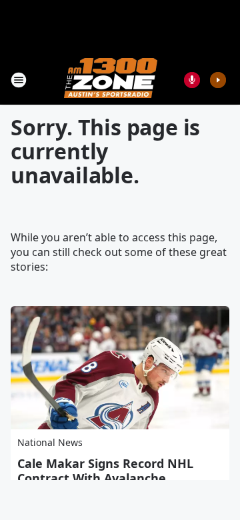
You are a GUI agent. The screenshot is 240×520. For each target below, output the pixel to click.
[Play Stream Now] (218, 80)
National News (50, 442)
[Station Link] (110, 79)
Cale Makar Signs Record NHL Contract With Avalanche (105, 470)
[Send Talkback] (192, 80)
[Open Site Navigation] (19, 80)
